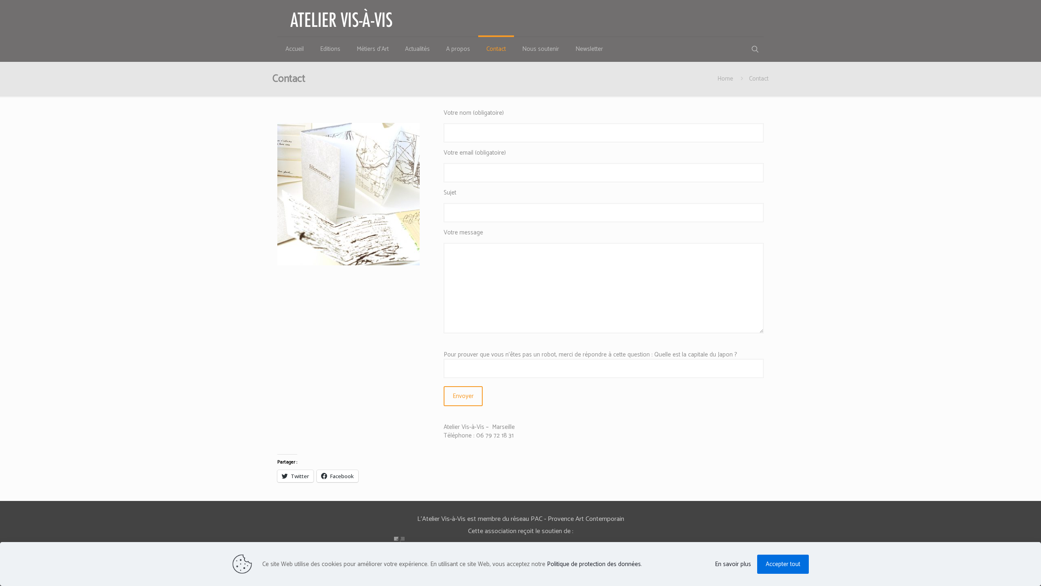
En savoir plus (733, 564)
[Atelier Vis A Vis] (342, 18)
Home (725, 79)
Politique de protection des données (594, 564)
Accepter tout (783, 564)
